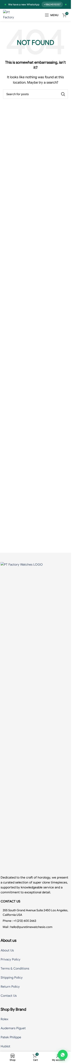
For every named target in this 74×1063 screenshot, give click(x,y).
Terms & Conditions (15, 968)
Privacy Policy (10, 959)
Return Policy (10, 986)
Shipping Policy (12, 977)
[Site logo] (11, 15)
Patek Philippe (11, 1037)
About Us (7, 950)
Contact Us (9, 996)
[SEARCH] (63, 94)
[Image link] (36, 716)
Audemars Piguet (13, 1028)
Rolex (4, 1019)
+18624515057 (52, 4)
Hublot (5, 1046)
